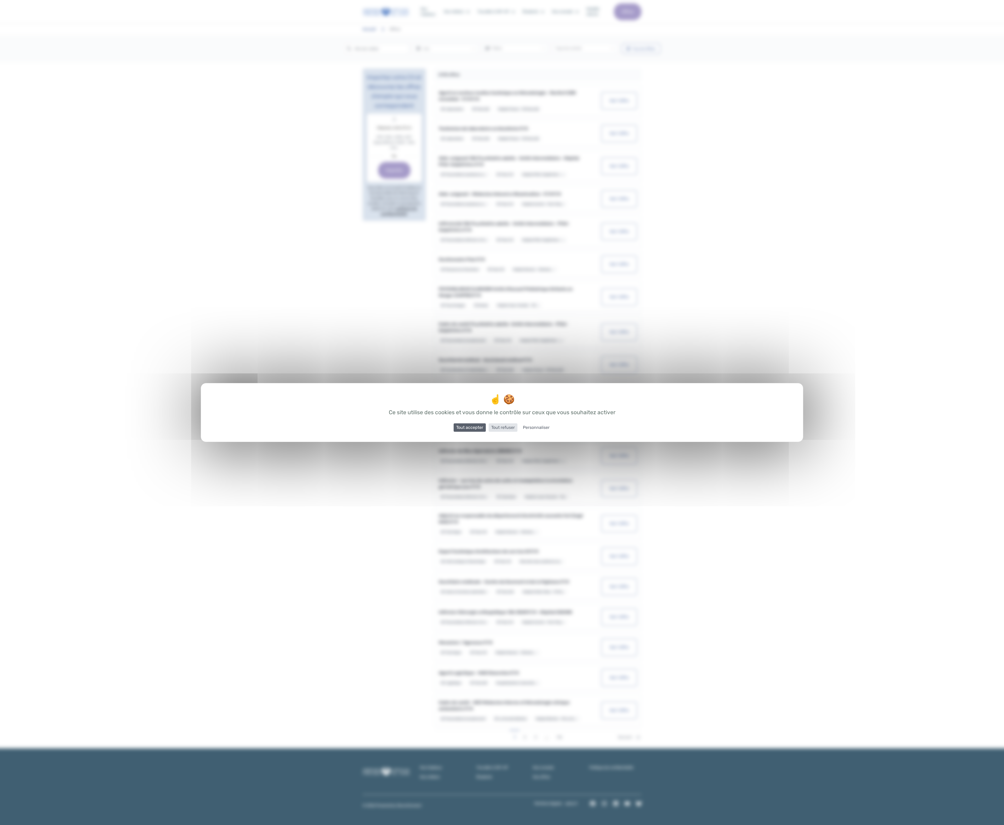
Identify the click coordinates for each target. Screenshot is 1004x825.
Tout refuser (503, 427)
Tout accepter (469, 427)
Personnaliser (536, 427)
